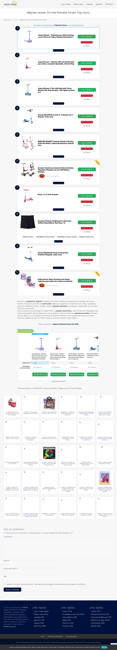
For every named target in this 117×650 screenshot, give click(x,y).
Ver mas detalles (40, 374)
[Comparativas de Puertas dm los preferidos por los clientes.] (31, 453)
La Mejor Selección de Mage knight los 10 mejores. (68, 514)
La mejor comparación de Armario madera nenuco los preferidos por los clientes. (30, 489)
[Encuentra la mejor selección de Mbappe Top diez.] (49, 478)
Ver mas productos (24, 331)
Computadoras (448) (70, 617)
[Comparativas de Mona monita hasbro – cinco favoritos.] (68, 428)
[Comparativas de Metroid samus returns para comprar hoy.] (86, 428)
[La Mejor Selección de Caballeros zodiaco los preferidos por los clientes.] (12, 478)
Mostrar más (58, 241)
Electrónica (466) (40, 626)
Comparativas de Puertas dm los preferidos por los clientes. (31, 464)
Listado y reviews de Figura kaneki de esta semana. (12, 514)
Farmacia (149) (68, 626)
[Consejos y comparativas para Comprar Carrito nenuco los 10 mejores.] (105, 403)
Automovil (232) (68, 623)
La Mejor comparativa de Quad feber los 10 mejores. (30, 412)
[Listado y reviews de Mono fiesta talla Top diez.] (105, 453)
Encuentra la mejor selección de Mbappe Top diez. (49, 489)
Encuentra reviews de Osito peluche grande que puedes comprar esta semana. (30, 515)
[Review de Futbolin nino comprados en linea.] (86, 504)
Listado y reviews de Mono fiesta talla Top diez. (104, 463)
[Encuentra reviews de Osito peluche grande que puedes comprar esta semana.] (31, 504)
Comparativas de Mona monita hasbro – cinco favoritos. (67, 438)
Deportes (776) (39, 620)
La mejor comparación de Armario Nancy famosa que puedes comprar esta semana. (104, 489)
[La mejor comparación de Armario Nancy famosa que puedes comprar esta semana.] (105, 478)
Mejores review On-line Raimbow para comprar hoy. (49, 437)
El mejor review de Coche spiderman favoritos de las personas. (104, 438)
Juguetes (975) (39, 617)
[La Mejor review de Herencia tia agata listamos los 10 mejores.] (105, 504)
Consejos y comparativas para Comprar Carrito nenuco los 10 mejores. (105, 413)
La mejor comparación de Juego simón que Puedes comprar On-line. (49, 464)
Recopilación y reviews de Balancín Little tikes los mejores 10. (68, 413)
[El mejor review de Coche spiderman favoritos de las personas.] (105, 428)
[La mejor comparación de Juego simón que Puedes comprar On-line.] (49, 453)
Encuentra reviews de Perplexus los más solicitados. (31, 438)
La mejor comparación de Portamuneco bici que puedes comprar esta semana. (68, 489)
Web (5, 576)
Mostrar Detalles (58, 50)
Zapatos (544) (39, 623)
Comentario (8, 537)
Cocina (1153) (67, 611)
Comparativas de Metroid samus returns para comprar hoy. (86, 438)
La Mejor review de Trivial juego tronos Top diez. (12, 437)
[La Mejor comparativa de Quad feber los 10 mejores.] (31, 403)
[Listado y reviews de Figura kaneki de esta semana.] (12, 504)
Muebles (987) (96, 626)
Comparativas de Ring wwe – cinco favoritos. (49, 514)
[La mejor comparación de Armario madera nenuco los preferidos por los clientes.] (31, 478)
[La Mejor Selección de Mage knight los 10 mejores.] (68, 504)
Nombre (7, 561)
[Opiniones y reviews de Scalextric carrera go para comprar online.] (68, 453)
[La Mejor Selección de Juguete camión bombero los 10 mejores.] (12, 403)
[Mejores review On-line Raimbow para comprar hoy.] (49, 428)
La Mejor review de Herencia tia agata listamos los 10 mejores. (105, 515)
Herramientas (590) (98, 623)
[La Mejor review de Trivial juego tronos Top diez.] (12, 428)
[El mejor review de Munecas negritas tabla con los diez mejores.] (86, 403)
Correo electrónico (11, 568)
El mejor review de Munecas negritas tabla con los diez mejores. (86, 413)
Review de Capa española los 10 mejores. (12, 463)
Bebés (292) (67, 620)
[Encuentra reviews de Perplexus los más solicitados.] (31, 428)
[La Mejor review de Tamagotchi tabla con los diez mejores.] (86, 453)
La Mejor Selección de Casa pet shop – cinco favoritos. (49, 412)
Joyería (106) (95, 611)
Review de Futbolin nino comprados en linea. (86, 514)
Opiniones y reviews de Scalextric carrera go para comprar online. (68, 464)
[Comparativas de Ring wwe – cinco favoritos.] (49, 504)
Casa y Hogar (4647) (41, 611)
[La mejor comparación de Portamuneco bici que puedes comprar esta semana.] (68, 478)
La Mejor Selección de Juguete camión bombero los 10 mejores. (12, 413)
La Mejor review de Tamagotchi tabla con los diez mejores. (86, 464)
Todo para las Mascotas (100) (101, 617)
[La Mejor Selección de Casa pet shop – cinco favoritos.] (49, 403)
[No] (115, 647)
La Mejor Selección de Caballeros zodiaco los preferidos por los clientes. (12, 489)
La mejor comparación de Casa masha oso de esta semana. (86, 489)
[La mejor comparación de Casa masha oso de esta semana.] (86, 478)
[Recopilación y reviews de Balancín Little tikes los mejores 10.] (68, 403)
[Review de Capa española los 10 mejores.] (12, 453)
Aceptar (104, 647)
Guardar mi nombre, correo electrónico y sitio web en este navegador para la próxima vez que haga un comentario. (46, 584)
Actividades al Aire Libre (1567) (73, 614)
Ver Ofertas (86, 46)
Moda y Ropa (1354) (41, 614)
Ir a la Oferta (86, 36)
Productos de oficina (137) (100, 614)
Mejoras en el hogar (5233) (100, 620)
